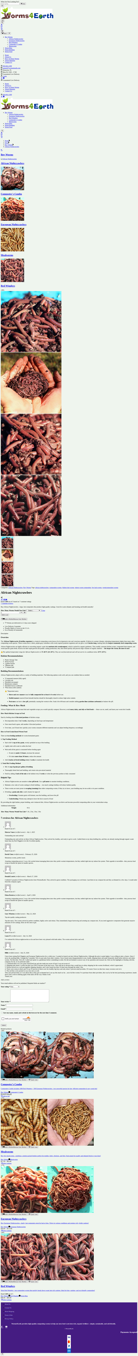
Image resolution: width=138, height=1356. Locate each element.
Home (7, 55)
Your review (5, 1001)
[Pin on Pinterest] (5, 600)
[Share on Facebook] (1, 600)
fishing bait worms (68, 587)
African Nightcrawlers (16, 39)
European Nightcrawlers (16, 41)
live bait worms (97, 587)
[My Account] (1, 25)
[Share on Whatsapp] (6, 600)
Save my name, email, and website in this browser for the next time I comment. (30, 1013)
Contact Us (8, 62)
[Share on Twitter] (3, 600)
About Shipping (10, 60)
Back (5, 33)
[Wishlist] (1, 27)
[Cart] (1, 29)
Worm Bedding (10, 50)
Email (3, 1009)
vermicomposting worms (110, 587)
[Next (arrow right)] (134, 678)
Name (3, 1005)
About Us (8, 57)
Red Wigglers (13, 42)
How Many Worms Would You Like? (13, 610)
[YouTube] (3, 78)
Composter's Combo (16, 1092)
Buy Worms (9, 37)
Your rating (5, 987)
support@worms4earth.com (11, 68)
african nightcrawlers (42, 587)
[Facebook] (1, 78)
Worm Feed (8, 51)
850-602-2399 (7, 66)
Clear (43, 610)
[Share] (136, 2)
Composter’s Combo (15, 44)
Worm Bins (8, 48)
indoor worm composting (83, 587)
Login (5, 76)
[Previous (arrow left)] (3, 678)
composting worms (55, 587)
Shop (6, 143)
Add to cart (5, 615)
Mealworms (12, 46)
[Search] (2, 23)
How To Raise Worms (12, 59)
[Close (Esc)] (131, 2)
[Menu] (2, 20)
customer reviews (7, 603)
